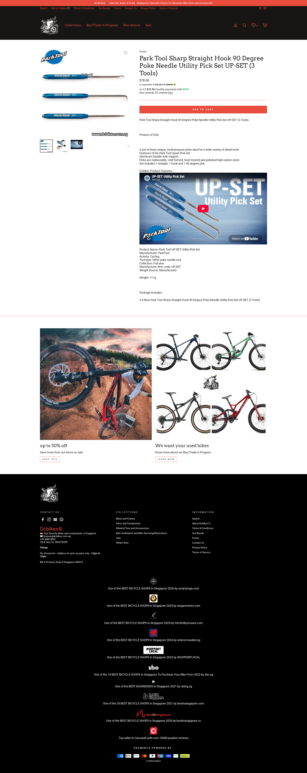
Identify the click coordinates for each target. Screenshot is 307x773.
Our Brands (104, 8)
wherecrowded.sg (188, 640)
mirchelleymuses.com (189, 623)
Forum (117, 8)
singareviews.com (188, 605)
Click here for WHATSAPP (54, 542)
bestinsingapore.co (189, 720)
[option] (153, 3)
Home (142, 51)
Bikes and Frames (125, 518)
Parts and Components (128, 523)
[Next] (127, 146)
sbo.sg (209, 674)
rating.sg (186, 686)
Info (170, 92)
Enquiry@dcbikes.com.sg (57, 536)
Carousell (140, 738)
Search (43, 8)
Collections (73, 25)
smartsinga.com (188, 588)
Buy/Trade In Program (102, 25)
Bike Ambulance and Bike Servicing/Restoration (141, 533)
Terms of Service (168, 8)
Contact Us (131, 8)
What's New (122, 542)
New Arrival (131, 25)
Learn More (166, 459)
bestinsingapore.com (190, 703)
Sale (148, 25)
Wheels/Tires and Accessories (132, 528)
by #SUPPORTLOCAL (186, 657)
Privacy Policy (148, 8)
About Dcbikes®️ (60, 8)
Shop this (49, 459)
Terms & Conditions (84, 8)
